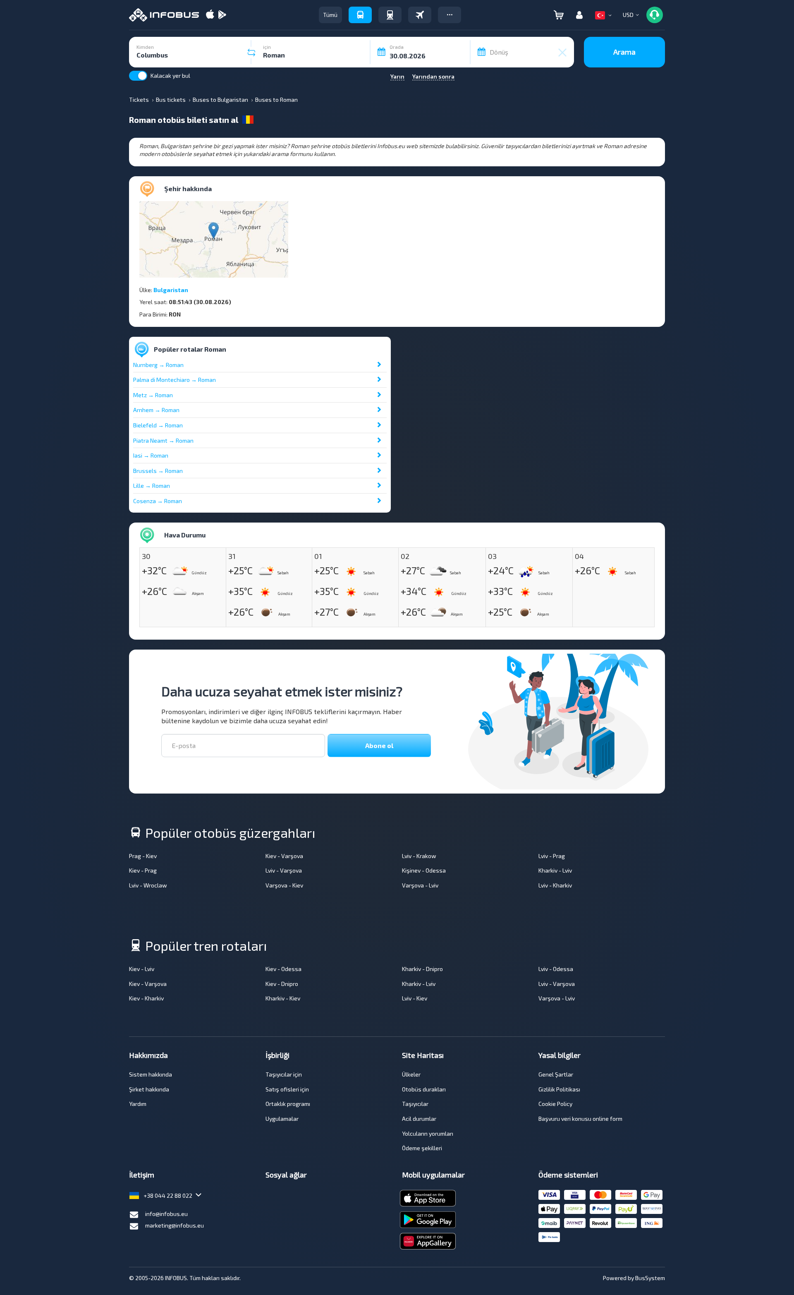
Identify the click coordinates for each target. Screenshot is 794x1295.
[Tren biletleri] (390, 15)
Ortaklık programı (287, 1103)
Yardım (137, 1103)
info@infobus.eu (166, 1213)
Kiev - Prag (143, 870)
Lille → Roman (151, 485)
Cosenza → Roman (157, 500)
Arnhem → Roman (156, 409)
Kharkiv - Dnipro (422, 968)
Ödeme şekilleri (422, 1147)
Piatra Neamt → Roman (163, 440)
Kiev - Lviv (141, 968)
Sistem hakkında (150, 1074)
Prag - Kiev (143, 855)
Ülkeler (411, 1074)
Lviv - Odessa (555, 968)
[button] (449, 15)
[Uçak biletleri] (419, 15)
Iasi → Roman (150, 455)
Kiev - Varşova (284, 855)
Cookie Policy (555, 1103)
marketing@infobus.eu (174, 1225)
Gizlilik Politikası (559, 1089)
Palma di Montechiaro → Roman (174, 379)
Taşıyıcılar (415, 1103)
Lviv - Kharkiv (555, 885)
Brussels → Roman (158, 470)
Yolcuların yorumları (427, 1133)
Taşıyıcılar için (283, 1074)
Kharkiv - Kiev (282, 998)
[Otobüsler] (360, 15)
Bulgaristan (170, 289)
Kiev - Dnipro (281, 983)
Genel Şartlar (555, 1074)
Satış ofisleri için (287, 1089)
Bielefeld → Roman (158, 425)
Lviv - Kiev (414, 998)
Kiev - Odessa (283, 968)
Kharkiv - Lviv (555, 870)
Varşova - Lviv (420, 885)
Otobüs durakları (424, 1089)
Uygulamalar (282, 1118)
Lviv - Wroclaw (148, 885)
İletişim (141, 1174)
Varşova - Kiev (284, 885)
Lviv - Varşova (283, 870)
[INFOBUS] (164, 15)
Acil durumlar (419, 1118)
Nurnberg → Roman (158, 364)
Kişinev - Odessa (424, 870)
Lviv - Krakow (419, 855)
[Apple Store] (210, 15)
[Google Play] (222, 15)
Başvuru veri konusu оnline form (580, 1118)
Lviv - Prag (551, 855)
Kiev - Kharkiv (146, 998)
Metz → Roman (153, 394)
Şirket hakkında (149, 1089)
